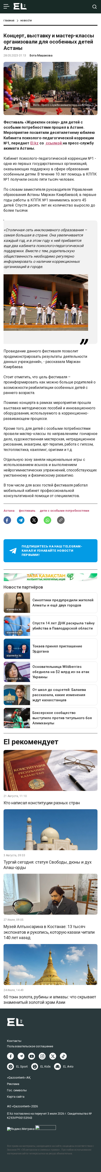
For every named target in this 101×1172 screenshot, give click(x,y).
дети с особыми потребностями (64, 510)
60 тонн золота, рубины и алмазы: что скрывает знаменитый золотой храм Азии (50, 999)
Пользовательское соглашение (30, 1046)
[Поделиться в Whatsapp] (47, 520)
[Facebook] (10, 1056)
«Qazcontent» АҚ (19, 1077)
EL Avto (68, 1066)
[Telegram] (21, 1056)
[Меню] (6, 6)
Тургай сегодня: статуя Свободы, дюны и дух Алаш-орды (48, 865)
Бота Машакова (41, 55)
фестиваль (27, 510)
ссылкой (54, 143)
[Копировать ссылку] (61, 520)
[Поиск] (94, 7)
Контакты (14, 1041)
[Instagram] (42, 1056)
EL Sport (22, 1066)
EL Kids (45, 1066)
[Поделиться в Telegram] (20, 520)
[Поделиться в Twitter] (34, 520)
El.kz (34, 143)
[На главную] (20, 6)
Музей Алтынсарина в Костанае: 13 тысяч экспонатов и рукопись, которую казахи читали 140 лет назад (49, 932)
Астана (9, 510)
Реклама (13, 1084)
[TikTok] (63, 1056)
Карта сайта (15, 1096)
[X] (52, 1056)
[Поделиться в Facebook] (7, 520)
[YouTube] (31, 1056)
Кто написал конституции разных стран (42, 802)
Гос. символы (17, 1090)
